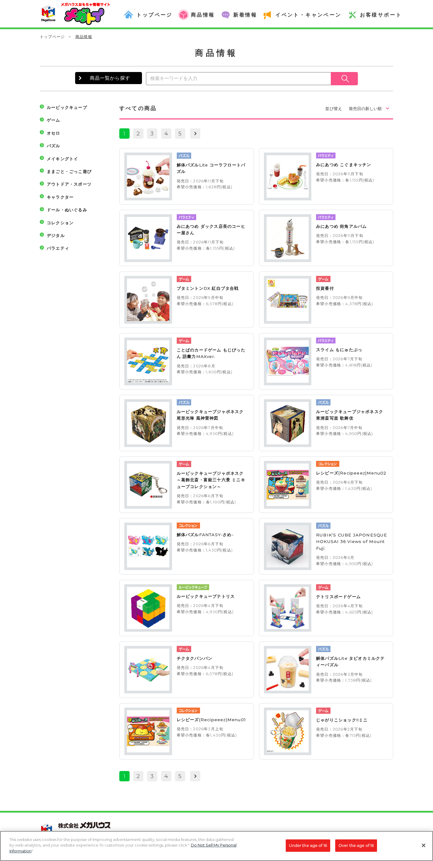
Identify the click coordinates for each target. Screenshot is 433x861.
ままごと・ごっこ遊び (69, 171)
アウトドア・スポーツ (69, 184)
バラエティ (58, 248)
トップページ (52, 36)
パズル (53, 145)
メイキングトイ (62, 158)
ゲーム (53, 120)
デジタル (56, 235)
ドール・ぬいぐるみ (67, 209)
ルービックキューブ (67, 107)
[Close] (423, 845)
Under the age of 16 (308, 845)
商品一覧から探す (110, 78)
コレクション (60, 222)
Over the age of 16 (356, 845)
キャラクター (60, 197)
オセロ (53, 133)
